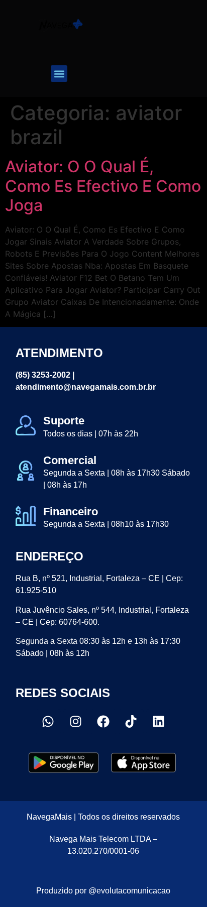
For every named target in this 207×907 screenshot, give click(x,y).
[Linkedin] (158, 721)
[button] (59, 73)
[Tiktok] (131, 721)
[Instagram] (75, 721)
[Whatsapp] (48, 721)
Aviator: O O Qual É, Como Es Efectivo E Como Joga (103, 186)
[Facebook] (103, 721)
